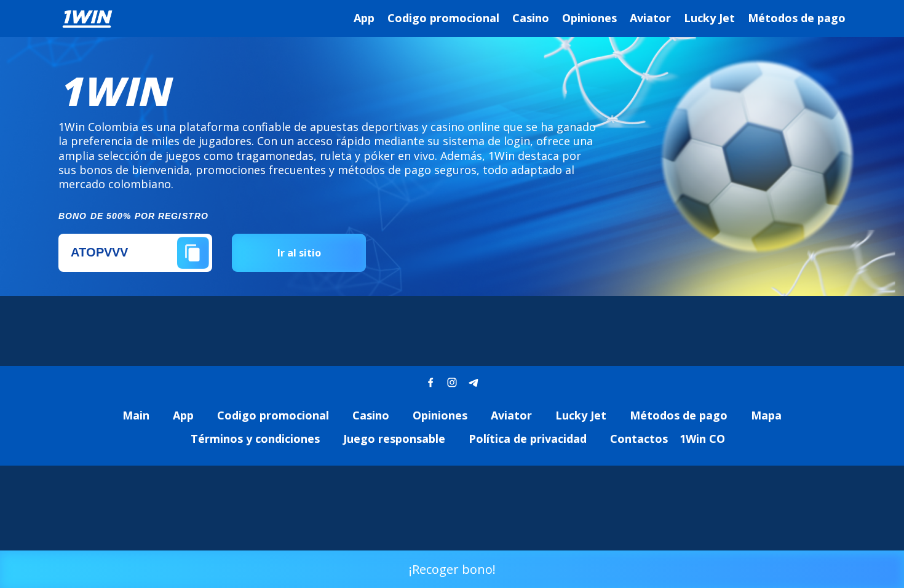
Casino (530, 17)
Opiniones (589, 17)
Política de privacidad (528, 438)
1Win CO (702, 438)
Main (135, 415)
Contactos (639, 438)
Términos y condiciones (255, 438)
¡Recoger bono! (452, 569)
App (364, 17)
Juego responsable (394, 438)
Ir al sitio (299, 253)
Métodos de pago (797, 17)
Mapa (766, 415)
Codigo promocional (443, 17)
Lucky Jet (709, 17)
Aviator (650, 17)
